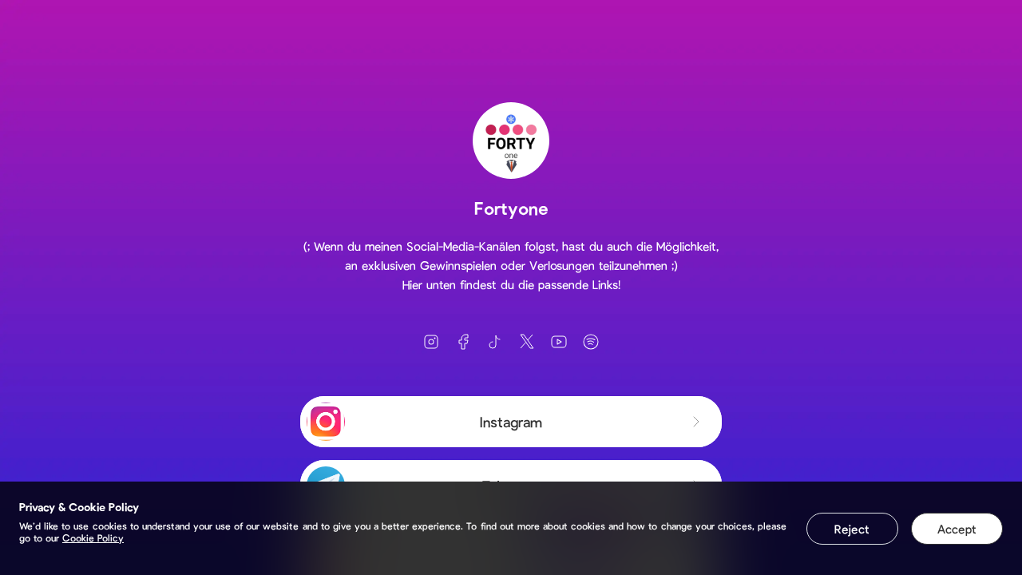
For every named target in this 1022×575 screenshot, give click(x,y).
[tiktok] (495, 341)
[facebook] (463, 341)
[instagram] (431, 341)
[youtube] (558, 341)
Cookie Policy (93, 537)
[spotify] (590, 341)
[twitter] (527, 341)
